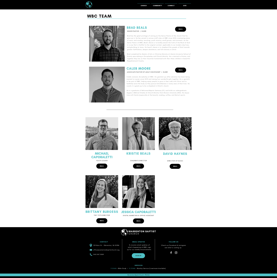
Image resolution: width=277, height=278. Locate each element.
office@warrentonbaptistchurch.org (106, 250)
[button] (144, 4)
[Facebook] (171, 252)
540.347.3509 (98, 254)
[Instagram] (176, 252)
